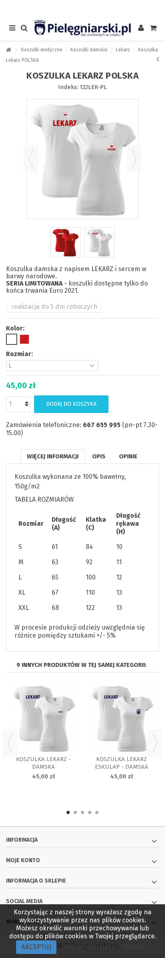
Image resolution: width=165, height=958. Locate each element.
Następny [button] (134, 159)
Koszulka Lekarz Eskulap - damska (121, 762)
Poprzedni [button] (31, 159)
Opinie (128, 456)
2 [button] (75, 812)
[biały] (11, 339)
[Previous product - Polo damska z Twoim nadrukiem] (157, 59)
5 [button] (97, 812)
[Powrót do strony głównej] (8, 50)
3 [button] (82, 812)
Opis (98, 456)
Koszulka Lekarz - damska (43, 762)
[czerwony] (24, 339)
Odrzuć (132, 946)
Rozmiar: (20, 354)
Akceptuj (36, 947)
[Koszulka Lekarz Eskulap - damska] (122, 718)
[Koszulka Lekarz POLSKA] (65, 242)
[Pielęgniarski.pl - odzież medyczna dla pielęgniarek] (82, 28)
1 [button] (68, 812)
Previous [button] (10, 743)
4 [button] (89, 812)
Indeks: (68, 87)
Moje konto (23, 860)
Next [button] (155, 743)
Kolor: (16, 328)
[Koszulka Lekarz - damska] (43, 718)
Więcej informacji (52, 456)
